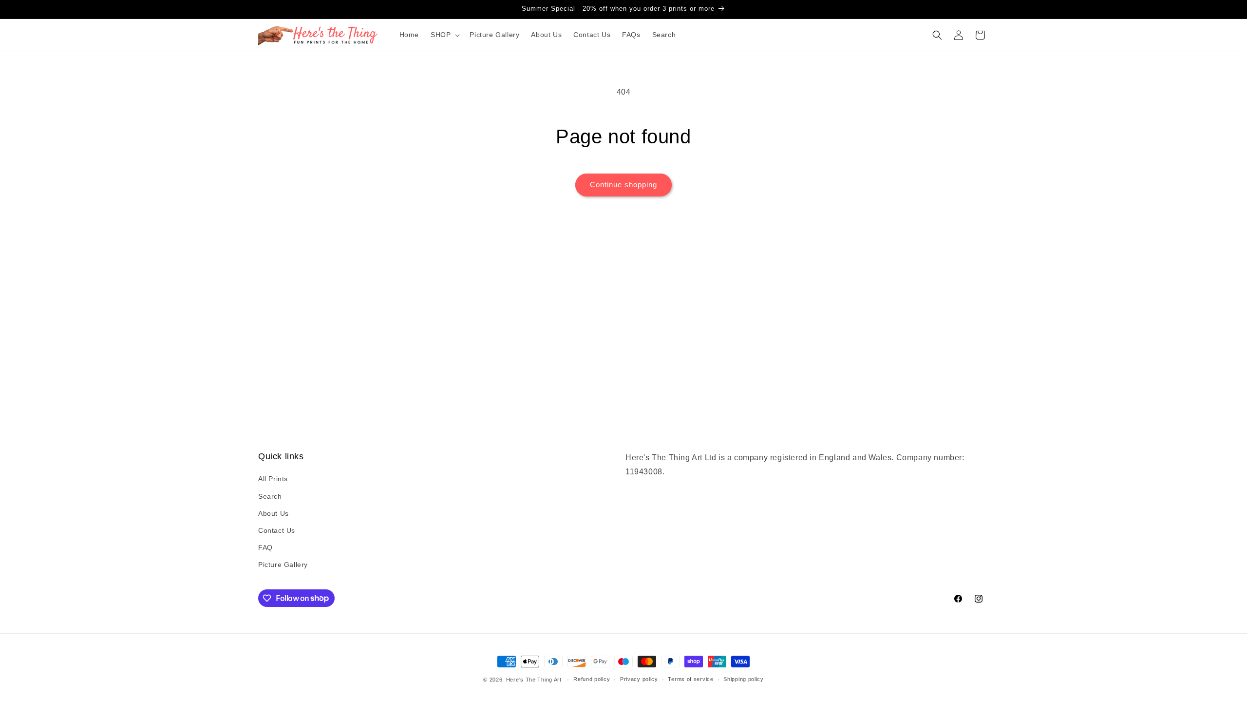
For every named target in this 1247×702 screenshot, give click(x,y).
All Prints (273, 479)
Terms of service (690, 679)
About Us (273, 513)
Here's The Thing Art (534, 679)
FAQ (265, 547)
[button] (444, 34)
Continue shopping (623, 184)
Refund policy (591, 679)
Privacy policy (639, 679)
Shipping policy (743, 679)
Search (270, 496)
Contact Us (276, 530)
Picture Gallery (283, 564)
